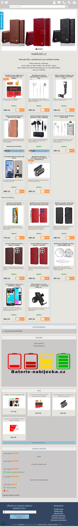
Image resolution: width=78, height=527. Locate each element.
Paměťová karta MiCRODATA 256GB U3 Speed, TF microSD (14, 419)
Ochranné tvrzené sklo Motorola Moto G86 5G (13, 203)
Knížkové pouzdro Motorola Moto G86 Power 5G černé (64, 203)
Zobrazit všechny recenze (11, 495)
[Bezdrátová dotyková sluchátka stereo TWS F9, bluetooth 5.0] (39, 170)
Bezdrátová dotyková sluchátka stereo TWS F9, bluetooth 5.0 (39, 158)
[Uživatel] (60, 3)
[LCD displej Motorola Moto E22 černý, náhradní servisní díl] (14, 169)
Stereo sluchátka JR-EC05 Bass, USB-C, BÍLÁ (64, 116)
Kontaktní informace (58, 518)
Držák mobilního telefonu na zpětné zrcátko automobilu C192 (64, 76)
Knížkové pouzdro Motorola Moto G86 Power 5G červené (39, 203)
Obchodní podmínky (58, 516)
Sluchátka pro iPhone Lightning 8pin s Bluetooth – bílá (39, 76)
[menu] (2, 2)
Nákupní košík (58, 513)
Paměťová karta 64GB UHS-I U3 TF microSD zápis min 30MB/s (14, 76)
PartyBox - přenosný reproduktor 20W (14, 394)
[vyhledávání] (70, 3)
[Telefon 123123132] (65, 4)
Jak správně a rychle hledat (13, 331)
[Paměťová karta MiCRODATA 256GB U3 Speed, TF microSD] (14, 428)
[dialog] (3, 524)
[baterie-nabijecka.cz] (39, 382)
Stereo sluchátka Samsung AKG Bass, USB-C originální (39, 116)
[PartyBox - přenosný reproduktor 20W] (14, 402)
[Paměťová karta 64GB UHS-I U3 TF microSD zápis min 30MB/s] (14, 89)
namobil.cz (21, 524)
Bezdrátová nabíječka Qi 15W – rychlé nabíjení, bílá (64, 244)
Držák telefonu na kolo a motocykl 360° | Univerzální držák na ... (39, 285)
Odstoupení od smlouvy (58, 520)
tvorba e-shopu (42, 524)
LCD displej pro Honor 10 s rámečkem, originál (14, 285)
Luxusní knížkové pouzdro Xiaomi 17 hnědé (14, 244)
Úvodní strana (58, 509)
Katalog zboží (58, 511)
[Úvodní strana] (7, 3)
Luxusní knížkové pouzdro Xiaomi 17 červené (39, 244)
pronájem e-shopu (52, 524)
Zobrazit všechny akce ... (39, 442)
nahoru (75, 524)
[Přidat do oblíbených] (23, 75)
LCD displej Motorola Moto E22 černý (14, 157)
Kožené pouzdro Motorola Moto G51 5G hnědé (14, 116)
